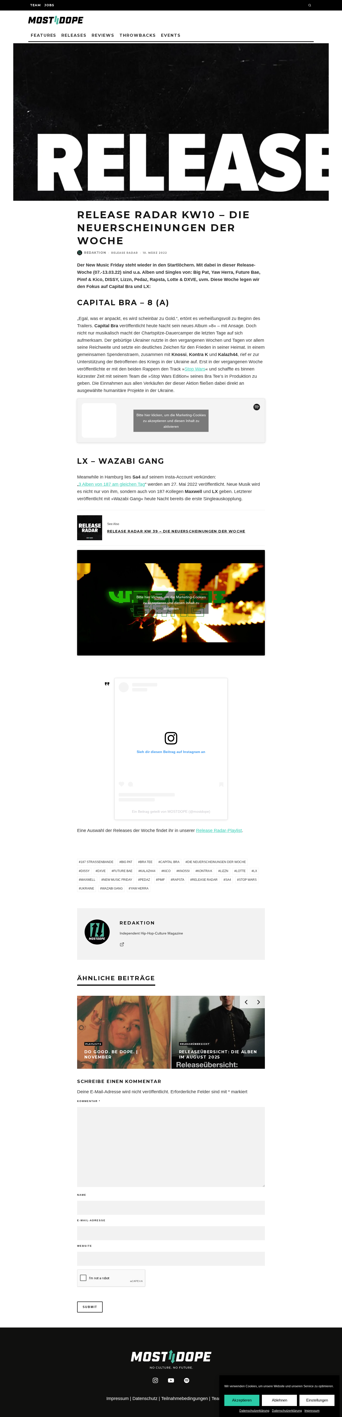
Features (43, 35)
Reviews (103, 35)
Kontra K (204, 871)
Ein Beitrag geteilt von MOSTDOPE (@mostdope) (171, 812)
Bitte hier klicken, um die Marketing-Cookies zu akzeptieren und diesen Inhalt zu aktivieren (171, 420)
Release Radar (124, 252)
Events (171, 35)
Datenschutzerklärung (254, 1410)
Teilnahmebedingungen (184, 1398)
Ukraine (87, 888)
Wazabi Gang (112, 888)
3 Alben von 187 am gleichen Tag (112, 484)
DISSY (85, 871)
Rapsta (178, 880)
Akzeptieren (242, 1400)
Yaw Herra (139, 888)
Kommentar (88, 1101)
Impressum (311, 1410)
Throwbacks (137, 35)
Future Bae (122, 871)
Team (35, 5)
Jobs (49, 5)
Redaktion (95, 252)
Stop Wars (195, 369)
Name (81, 1195)
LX (255, 871)
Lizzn (224, 871)
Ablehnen (279, 1400)
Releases (73, 35)
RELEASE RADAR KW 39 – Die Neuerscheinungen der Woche (176, 531)
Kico (166, 871)
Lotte (241, 871)
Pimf (161, 880)
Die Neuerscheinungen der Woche (216, 862)
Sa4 (228, 880)
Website (84, 1245)
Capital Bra (170, 862)
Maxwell (88, 880)
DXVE (101, 871)
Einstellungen (317, 1400)
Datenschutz (144, 1398)
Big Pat (126, 862)
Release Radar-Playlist (219, 830)
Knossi (184, 871)
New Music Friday (117, 880)
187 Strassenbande (97, 862)
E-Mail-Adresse (91, 1220)
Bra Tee (146, 862)
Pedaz (145, 880)
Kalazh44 (147, 871)
